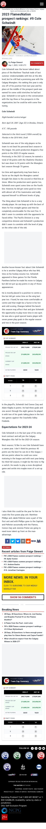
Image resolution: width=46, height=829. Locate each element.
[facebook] (7, 541)
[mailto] (23, 541)
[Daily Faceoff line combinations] (33, 541)
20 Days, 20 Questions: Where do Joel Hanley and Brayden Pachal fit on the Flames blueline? (23, 617)
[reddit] (28, 541)
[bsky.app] (17, 541)
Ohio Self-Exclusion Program (14, 805)
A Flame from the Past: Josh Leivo (18, 623)
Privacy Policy (9, 792)
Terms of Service (21, 792)
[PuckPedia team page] (38, 541)
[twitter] (12, 541)
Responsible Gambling (35, 792)
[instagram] (36, 748)
